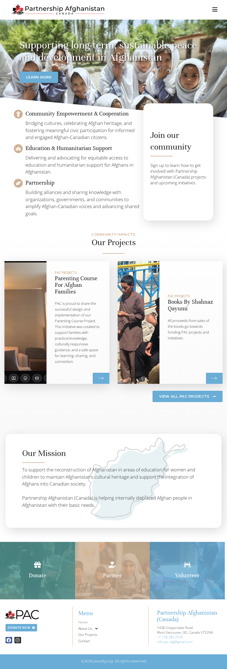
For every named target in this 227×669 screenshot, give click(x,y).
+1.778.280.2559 (170, 637)
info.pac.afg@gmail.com (175, 641)
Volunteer (187, 575)
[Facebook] (9, 640)
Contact (84, 641)
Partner (112, 575)
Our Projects (87, 634)
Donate (37, 575)
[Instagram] (17, 640)
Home (83, 622)
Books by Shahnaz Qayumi (190, 305)
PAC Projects (66, 273)
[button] (112, 629)
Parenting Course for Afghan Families (76, 285)
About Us (85, 628)
